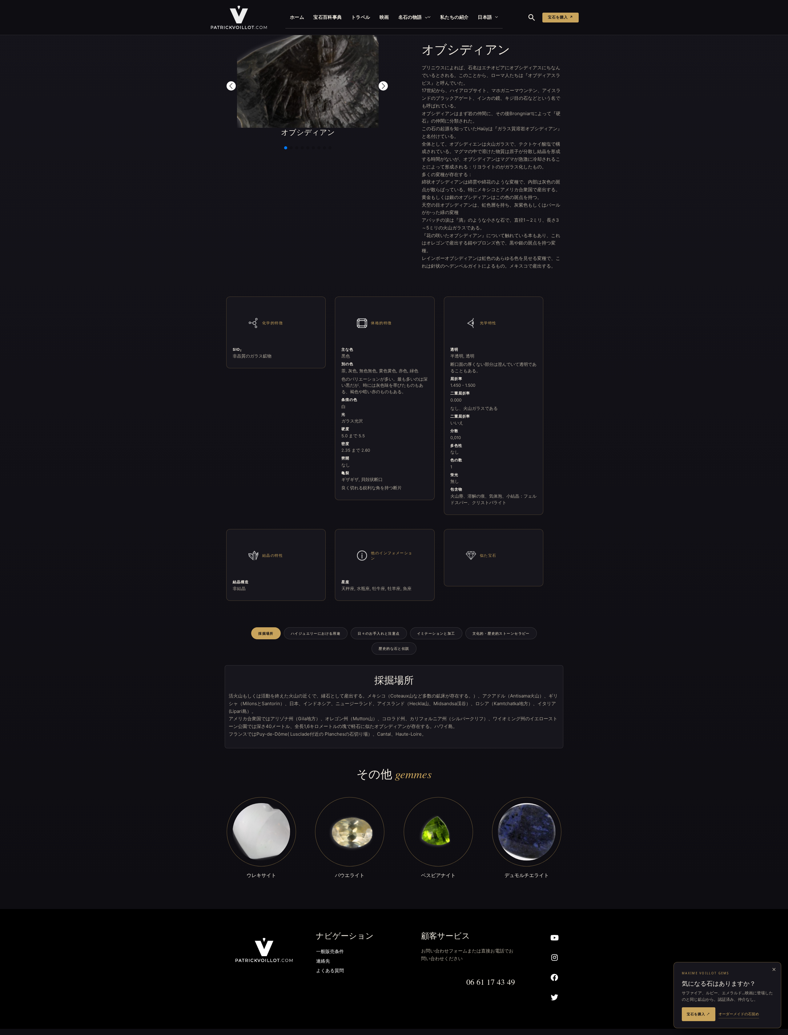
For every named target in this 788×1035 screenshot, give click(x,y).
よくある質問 (330, 971)
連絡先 (323, 961)
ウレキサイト (261, 875)
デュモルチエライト (527, 875)
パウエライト (349, 875)
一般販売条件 (330, 952)
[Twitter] (555, 998)
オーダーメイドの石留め (738, 1014)
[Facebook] (555, 978)
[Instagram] (555, 958)
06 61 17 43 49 (490, 981)
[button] (425, 17)
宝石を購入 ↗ (560, 17)
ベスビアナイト (438, 875)
